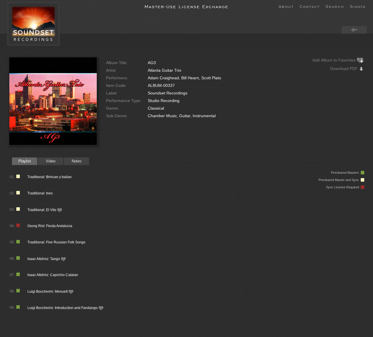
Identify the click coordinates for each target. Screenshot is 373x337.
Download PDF (344, 68)
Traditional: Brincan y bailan (49, 177)
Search (335, 6)
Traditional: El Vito (42, 210)
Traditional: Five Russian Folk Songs (56, 242)
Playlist (24, 161)
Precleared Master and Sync (340, 180)
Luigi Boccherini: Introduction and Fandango (62, 308)
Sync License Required (343, 187)
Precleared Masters (346, 172)
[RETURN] (354, 29)
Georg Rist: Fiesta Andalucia (49, 226)
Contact (310, 6)
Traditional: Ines (40, 193)
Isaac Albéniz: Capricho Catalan (52, 275)
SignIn (358, 6)
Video (50, 161)
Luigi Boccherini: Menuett (47, 291)
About (286, 6)
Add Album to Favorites (334, 60)
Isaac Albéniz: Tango (44, 259)
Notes (77, 161)
